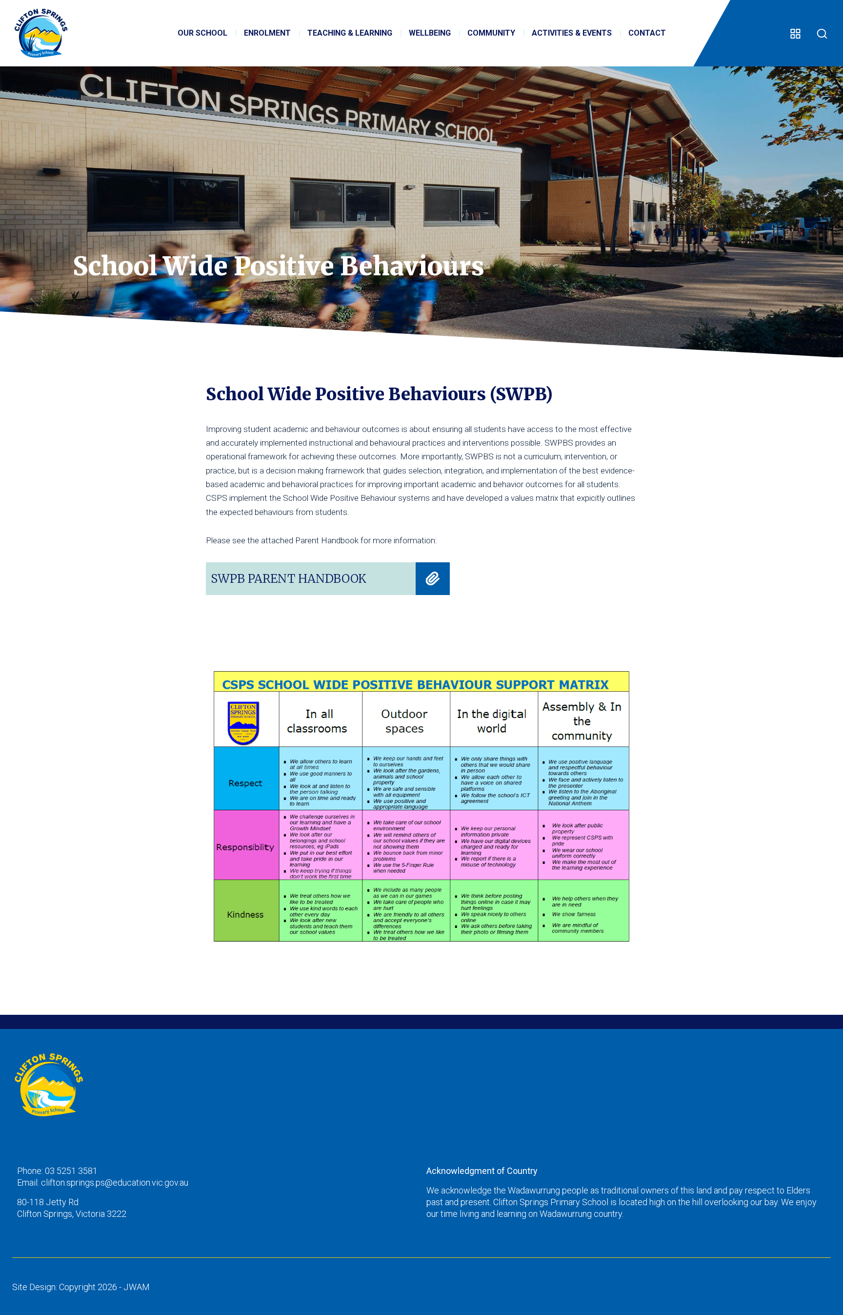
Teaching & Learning (349, 33)
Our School (202, 33)
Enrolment (267, 33)
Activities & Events (572, 33)
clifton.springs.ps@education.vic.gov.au (114, 1182)
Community (491, 33)
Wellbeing (430, 33)
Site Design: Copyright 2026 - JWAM (81, 1287)
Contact (647, 33)
